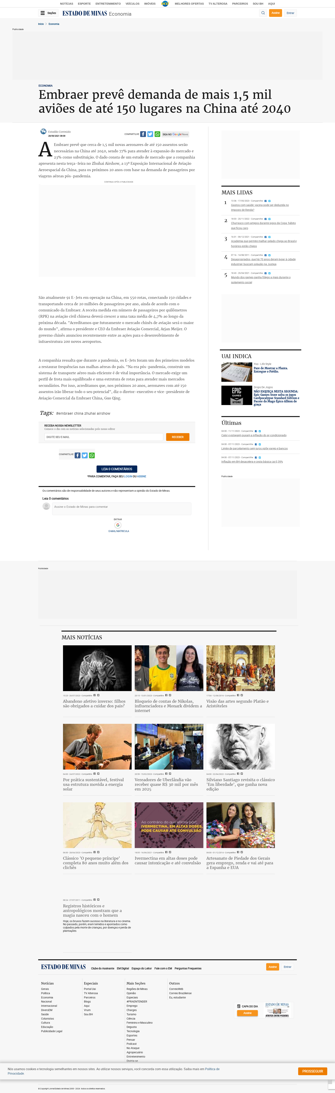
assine (141, 476)
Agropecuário (135, 1052)
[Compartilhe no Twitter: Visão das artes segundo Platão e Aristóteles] (241, 695)
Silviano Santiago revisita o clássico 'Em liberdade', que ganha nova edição (240, 784)
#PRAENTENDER (137, 1001)
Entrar (290, 13)
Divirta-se (132, 1061)
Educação (47, 1027)
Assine (276, 13)
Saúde (45, 1014)
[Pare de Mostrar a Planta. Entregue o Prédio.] (236, 372)
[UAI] (165, 3)
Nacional (46, 1001)
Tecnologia (133, 1031)
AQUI (271, 3)
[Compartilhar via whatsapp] (157, 135)
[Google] (118, 525)
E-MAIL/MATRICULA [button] (119, 531)
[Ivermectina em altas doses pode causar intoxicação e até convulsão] (169, 825)
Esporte (84, 3)
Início (41, 23)
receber (178, 437)
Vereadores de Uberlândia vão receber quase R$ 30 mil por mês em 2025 (166, 784)
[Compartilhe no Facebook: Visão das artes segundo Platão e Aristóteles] (237, 695)
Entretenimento (108, 3)
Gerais (45, 989)
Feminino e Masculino (140, 1022)
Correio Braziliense (180, 993)
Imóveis (149, 3)
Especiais (132, 997)
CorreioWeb (176, 989)
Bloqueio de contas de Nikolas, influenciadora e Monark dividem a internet (168, 706)
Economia (120, 14)
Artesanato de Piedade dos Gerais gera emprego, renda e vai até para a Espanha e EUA (239, 863)
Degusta (132, 1027)
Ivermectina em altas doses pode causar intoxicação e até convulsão (168, 860)
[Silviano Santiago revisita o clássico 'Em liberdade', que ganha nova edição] (240, 747)
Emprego (132, 1006)
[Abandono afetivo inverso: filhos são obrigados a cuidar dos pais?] (97, 668)
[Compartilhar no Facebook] (143, 135)
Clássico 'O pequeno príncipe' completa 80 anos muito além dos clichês (95, 863)
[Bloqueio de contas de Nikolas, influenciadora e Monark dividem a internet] (169, 668)
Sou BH (258, 3)
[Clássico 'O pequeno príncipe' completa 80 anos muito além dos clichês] (97, 825)
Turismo (131, 1014)
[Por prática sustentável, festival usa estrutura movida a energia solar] (97, 747)
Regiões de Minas (137, 989)
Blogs (87, 1001)
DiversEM (46, 1010)
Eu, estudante (177, 997)
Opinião (131, 993)
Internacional (49, 1006)
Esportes (132, 1035)
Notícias (66, 3)
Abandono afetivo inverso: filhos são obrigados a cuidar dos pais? (94, 704)
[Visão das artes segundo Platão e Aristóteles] (240, 668)
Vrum (87, 1010)
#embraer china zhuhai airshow (83, 413)
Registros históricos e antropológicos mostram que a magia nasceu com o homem (92, 910)
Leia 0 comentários (117, 469)
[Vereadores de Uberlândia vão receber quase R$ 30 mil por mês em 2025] (169, 747)
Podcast (132, 1044)
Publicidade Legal (51, 1031)
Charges (132, 1010)
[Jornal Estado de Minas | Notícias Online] (84, 14)
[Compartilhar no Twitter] (150, 135)
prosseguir (312, 1071)
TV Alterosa (218, 3)
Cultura (45, 1022)
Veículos (132, 3)
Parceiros (240, 3)
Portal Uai (90, 989)
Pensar (131, 1039)
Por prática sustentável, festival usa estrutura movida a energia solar (93, 784)
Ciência (131, 1018)
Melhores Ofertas (189, 3)
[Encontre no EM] (263, 13)
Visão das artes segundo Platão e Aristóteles (237, 704)
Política (45, 993)
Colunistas (47, 1018)
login (128, 476)
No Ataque (133, 1048)
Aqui (86, 1006)
